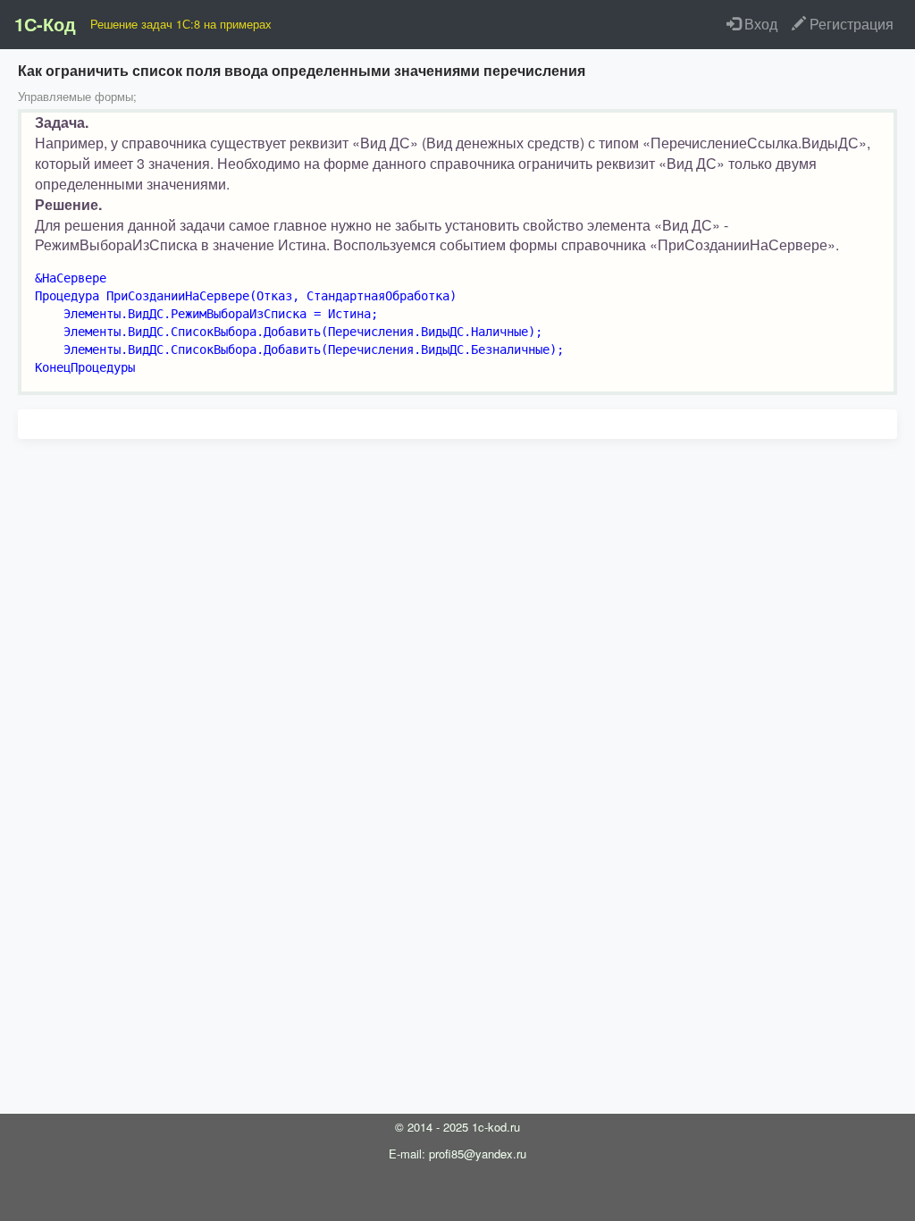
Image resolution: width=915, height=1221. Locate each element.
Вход (759, 23)
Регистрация (850, 23)
